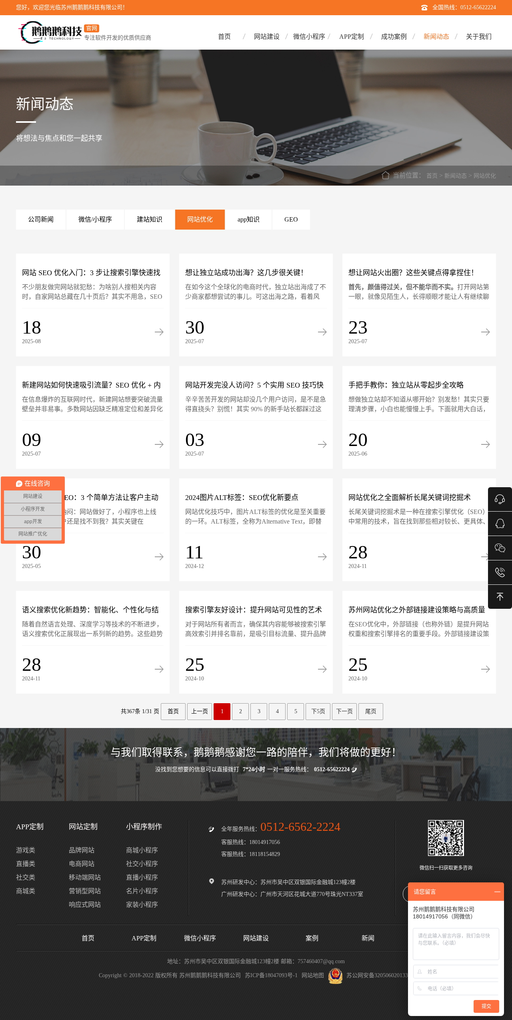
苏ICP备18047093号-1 (271, 975)
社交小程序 (142, 863)
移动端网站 (85, 877)
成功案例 (394, 36)
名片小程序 (142, 891)
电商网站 (81, 863)
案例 (312, 938)
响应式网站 (85, 904)
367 (130, 711)
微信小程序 (309, 36)
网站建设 (267, 36)
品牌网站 (81, 850)
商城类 (25, 891)
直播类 (25, 863)
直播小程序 (142, 877)
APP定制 (351, 36)
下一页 (344, 711)
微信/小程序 (95, 219)
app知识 (249, 219)
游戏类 (25, 850)
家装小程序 (142, 904)
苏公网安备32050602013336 (380, 975)
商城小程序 (142, 850)
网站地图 (313, 975)
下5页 (318, 711)
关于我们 (479, 36)
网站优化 (485, 176)
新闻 (368, 938)
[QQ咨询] (500, 523)
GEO (291, 219)
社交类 (25, 877)
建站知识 (149, 219)
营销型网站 (85, 891)
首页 (224, 36)
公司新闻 (41, 219)
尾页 (370, 711)
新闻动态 (436, 36)
